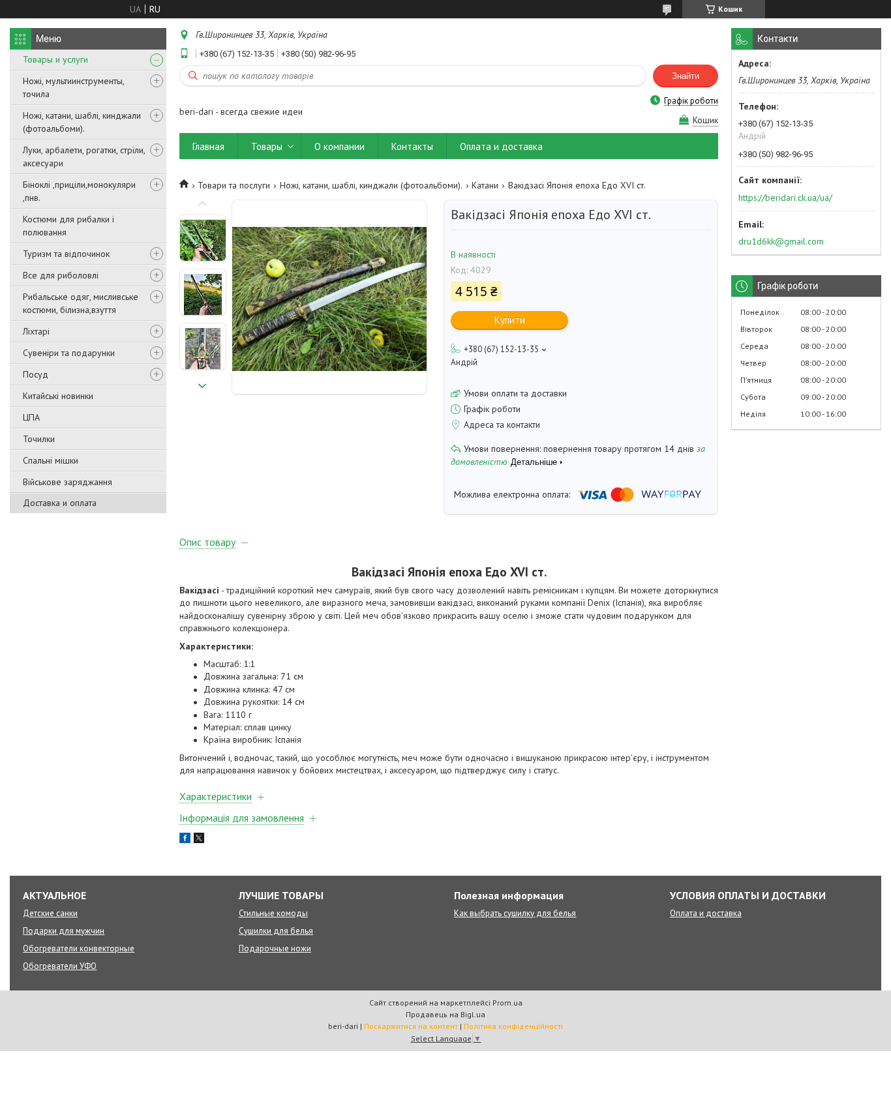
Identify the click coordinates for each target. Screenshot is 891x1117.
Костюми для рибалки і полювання (68, 225)
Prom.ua (507, 1002)
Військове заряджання (67, 482)
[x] (199, 840)
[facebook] (184, 840)
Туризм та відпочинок (66, 254)
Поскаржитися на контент (411, 1026)
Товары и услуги (55, 59)
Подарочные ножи (275, 948)
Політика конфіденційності (513, 1026)
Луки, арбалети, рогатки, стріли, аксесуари (84, 156)
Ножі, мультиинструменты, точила (73, 87)
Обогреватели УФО (60, 966)
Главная (208, 146)
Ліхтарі (36, 331)
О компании (339, 146)
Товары (266, 146)
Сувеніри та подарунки (69, 353)
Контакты (412, 146)
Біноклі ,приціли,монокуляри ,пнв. (79, 191)
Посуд (35, 374)
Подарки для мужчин (63, 930)
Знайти (685, 76)
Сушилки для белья (276, 930)
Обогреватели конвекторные (78, 948)
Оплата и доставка (501, 146)
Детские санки (50, 913)
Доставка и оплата (60, 503)
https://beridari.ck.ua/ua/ (785, 197)
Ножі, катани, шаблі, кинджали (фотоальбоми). (82, 122)
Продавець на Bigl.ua (445, 1014)
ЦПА (31, 417)
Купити (509, 320)
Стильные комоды (273, 913)
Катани (485, 185)
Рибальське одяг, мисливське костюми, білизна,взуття (80, 303)
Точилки (39, 439)
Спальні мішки (50, 460)
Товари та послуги (234, 185)
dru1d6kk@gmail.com (781, 241)
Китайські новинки (58, 396)
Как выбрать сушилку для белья (515, 913)
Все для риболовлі (60, 275)
